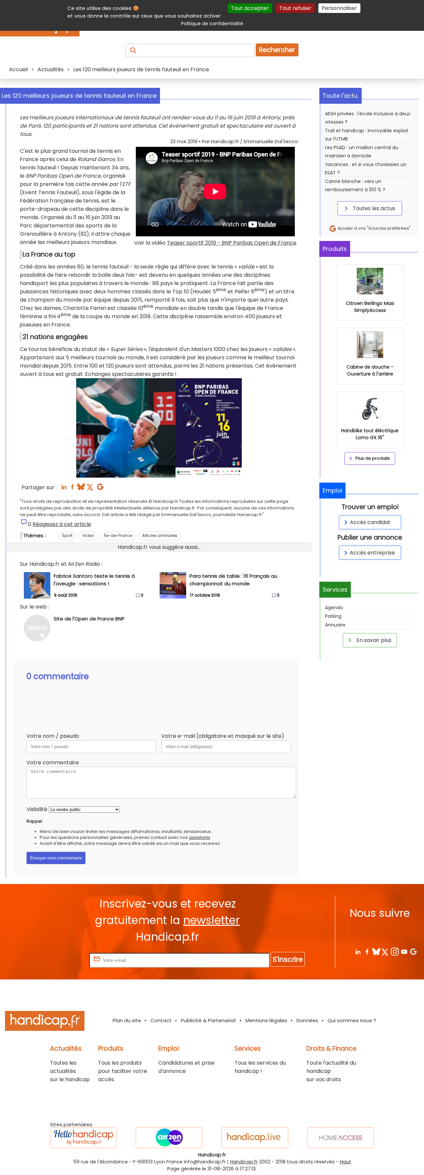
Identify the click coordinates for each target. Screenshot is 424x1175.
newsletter (211, 920)
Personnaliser (339, 8)
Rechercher (277, 49)
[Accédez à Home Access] (340, 1137)
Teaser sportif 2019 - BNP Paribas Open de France (231, 243)
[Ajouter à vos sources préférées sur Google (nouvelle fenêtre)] (100, 489)
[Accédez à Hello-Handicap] (83, 1137)
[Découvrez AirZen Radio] (169, 1137)
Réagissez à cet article (61, 524)
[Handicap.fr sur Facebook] (367, 951)
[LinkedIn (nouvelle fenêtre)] (64, 489)
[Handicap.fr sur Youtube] (404, 951)
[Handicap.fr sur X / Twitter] (385, 951)
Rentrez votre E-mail (61, 960)
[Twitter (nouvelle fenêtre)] (90, 489)
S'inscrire (288, 959)
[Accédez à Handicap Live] (254, 1137)
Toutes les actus (373, 208)
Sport (67, 535)
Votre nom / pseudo (52, 736)
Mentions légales (266, 1020)
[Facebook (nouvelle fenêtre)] (72, 489)
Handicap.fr (244, 1161)
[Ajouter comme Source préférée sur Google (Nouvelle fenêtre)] (413, 951)
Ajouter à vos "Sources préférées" (374, 228)
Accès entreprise (372, 553)
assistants (199, 837)
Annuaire (335, 624)
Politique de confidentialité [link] (212, 23)
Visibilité (36, 809)
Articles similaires (159, 535)
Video (88, 535)
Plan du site (127, 1020)
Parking (333, 616)
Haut (345, 1161)
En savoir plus (373, 640)
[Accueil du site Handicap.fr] (44, 1022)
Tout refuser (295, 8)
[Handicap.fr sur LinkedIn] (357, 951)
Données (307, 1020)
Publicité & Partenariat (208, 1020)
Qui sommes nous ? (352, 1020)
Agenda (334, 607)
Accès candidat (370, 522)
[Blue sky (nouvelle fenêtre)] (81, 489)
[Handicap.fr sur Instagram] (394, 951)
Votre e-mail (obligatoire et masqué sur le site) (222, 736)
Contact (161, 1020)
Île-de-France (118, 535)
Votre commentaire (52, 762)
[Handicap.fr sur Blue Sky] (376, 951)
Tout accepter (250, 8)
